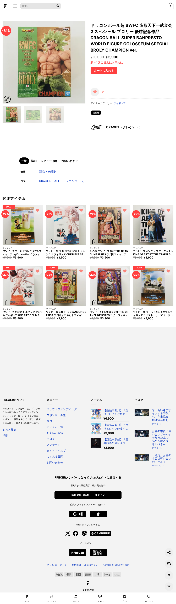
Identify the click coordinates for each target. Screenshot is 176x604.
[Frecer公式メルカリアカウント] (84, 535)
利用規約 (76, 564)
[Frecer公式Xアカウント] (67, 535)
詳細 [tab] (34, 161)
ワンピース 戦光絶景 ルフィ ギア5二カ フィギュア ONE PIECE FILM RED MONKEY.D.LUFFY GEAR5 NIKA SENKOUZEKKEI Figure (23, 313)
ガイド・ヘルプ (56, 450)
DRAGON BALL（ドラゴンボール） (62, 181)
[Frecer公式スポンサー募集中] (77, 555)
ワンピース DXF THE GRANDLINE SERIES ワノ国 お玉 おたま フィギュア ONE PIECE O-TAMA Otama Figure (66, 313)
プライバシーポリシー (58, 564)
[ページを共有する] (169, 552)
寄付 (49, 421)
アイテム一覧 (55, 427)
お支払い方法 (55, 433)
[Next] (79, 62)
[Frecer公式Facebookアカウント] (75, 535)
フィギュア (120, 103)
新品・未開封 (48, 171)
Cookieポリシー (92, 564)
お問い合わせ (55, 462)
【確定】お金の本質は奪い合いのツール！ (161, 458)
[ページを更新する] (169, 563)
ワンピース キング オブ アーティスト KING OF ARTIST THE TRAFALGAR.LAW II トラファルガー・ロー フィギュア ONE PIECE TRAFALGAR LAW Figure (153, 253)
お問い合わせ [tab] (69, 161)
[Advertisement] (88, 365)
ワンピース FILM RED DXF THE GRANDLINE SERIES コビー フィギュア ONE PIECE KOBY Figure (109, 313)
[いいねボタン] (95, 92)
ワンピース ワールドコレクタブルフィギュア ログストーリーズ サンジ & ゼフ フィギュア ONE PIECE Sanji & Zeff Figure (153, 313)
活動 (5, 435)
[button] (15, 6)
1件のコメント (158, 424)
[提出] (58, 6)
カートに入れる (104, 70)
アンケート (53, 444)
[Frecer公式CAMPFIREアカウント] (100, 535)
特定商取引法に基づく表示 (116, 564)
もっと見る (9, 429)
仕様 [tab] (24, 161)
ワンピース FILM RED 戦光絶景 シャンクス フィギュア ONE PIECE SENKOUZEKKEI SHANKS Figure (65, 253)
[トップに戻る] (169, 586)
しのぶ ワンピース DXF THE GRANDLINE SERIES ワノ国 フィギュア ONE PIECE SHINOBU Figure (109, 253)
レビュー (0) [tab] (49, 161)
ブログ (51, 439)
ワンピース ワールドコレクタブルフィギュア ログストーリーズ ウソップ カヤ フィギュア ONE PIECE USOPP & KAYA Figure (22, 253)
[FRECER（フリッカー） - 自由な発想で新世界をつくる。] (5, 6)
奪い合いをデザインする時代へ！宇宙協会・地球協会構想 (161, 415)
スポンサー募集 (56, 415)
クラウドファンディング (62, 409)
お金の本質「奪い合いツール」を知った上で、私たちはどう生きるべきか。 (161, 438)
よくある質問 (55, 456)
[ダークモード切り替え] (169, 575)
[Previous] (9, 62)
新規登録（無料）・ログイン (88, 495)
